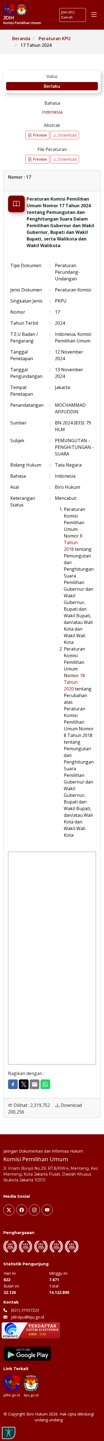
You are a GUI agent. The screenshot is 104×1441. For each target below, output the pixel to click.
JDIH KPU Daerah (68, 15)
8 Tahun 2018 (73, 542)
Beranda (21, 38)
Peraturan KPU (54, 38)
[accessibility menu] (8, 1433)
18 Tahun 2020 (74, 682)
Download (67, 135)
